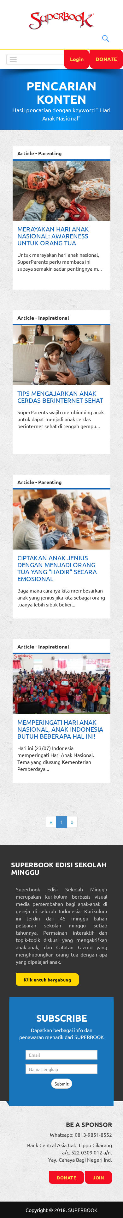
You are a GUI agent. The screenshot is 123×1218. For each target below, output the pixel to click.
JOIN (98, 1177)
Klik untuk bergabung (47, 979)
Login (77, 59)
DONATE (106, 59)
